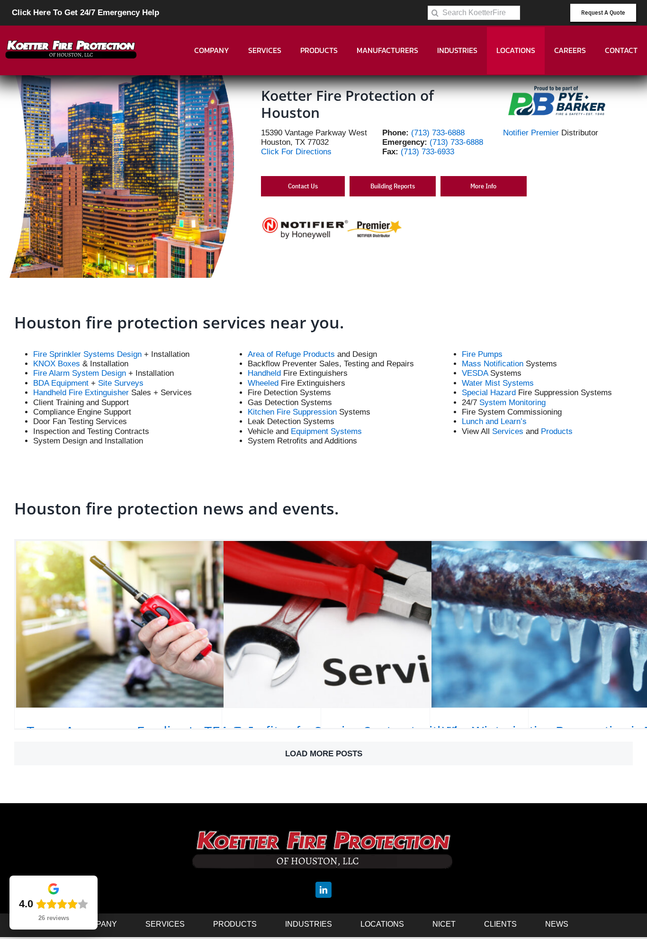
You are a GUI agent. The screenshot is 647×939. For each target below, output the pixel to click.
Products (557, 431)
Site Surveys (121, 383)
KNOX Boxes (56, 363)
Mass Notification (492, 363)
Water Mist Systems (498, 383)
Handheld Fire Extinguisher (81, 392)
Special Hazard (489, 392)
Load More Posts (323, 753)
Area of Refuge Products (291, 354)
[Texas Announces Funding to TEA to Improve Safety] (167, 624)
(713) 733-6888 (438, 132)
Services (507, 431)
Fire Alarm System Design (79, 373)
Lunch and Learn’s (494, 421)
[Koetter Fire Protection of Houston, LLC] (71, 29)
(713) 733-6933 (427, 151)
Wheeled (263, 383)
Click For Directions (296, 151)
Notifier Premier (531, 132)
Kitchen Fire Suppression (292, 411)
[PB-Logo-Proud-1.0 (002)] (556, 86)
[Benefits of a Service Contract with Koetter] (375, 624)
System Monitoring (512, 402)
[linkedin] (323, 890)
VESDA (475, 373)
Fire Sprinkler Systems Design (87, 354)
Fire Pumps (482, 354)
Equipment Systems (326, 431)
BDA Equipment (61, 383)
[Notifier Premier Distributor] (332, 219)
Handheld (264, 373)
